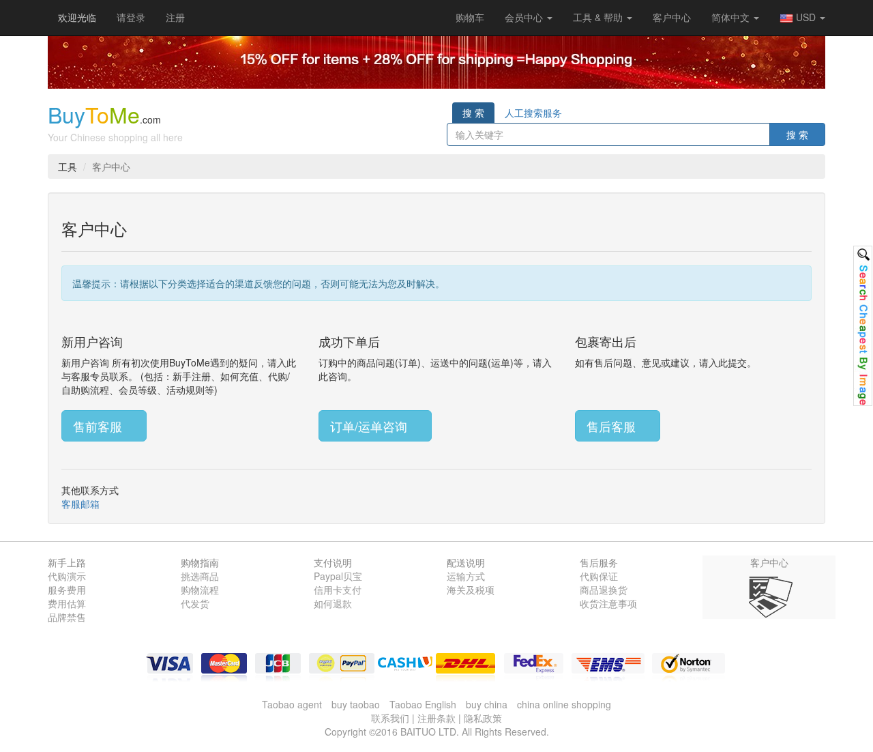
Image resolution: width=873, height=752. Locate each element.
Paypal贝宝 (338, 576)
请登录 (131, 17)
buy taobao (355, 704)
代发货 (195, 603)
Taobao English (422, 704)
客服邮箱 (80, 503)
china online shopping (564, 704)
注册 (175, 17)
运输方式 (466, 576)
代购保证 (599, 576)
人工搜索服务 (533, 112)
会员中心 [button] (525, 17)
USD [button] (805, 17)
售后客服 (613, 426)
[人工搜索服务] (862, 326)
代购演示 (67, 576)
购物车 (470, 17)
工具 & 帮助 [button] (599, 17)
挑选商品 (200, 576)
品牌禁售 (67, 617)
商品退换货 (603, 589)
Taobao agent (292, 704)
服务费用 (67, 589)
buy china (486, 704)
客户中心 (672, 17)
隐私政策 (483, 718)
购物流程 (200, 589)
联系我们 (390, 718)
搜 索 (473, 112)
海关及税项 (470, 589)
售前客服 (99, 426)
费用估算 (67, 603)
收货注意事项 (608, 603)
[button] (469, 17)
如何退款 (333, 603)
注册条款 (436, 718)
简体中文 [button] (731, 17)
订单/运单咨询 (370, 426)
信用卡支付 (337, 589)
